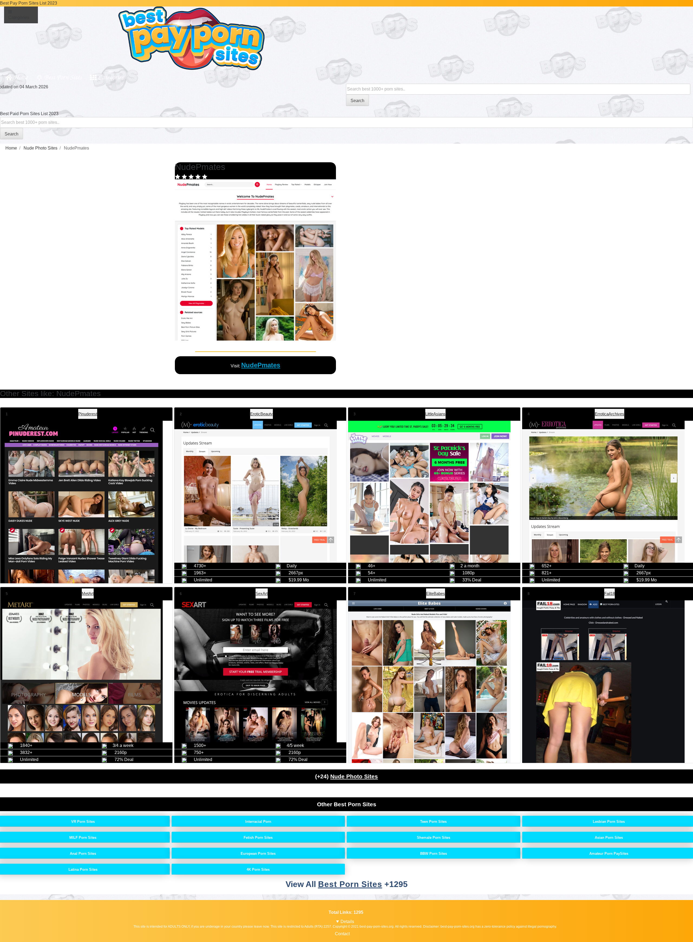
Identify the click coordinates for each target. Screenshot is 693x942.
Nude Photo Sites (354, 776)
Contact (342, 933)
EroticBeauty (261, 414)
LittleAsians (435, 414)
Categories (110, 77)
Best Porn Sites (63, 77)
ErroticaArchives (609, 414)
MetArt (88, 593)
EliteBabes (435, 593)
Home (21, 77)
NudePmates (260, 365)
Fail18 (609, 593)
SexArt (262, 593)
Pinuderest (87, 414)
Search (357, 100)
